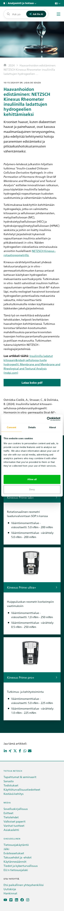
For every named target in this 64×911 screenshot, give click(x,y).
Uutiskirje (10, 889)
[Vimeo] (11, 900)
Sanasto (9, 781)
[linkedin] (16, 900)
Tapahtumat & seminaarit (20, 777)
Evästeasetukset (14, 853)
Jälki (6, 849)
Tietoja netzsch (13, 770)
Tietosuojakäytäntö (16, 845)
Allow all (32, 479)
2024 (11, 65)
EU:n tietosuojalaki (16, 870)
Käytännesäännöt (15, 861)
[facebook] (22, 900)
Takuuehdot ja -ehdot (18, 857)
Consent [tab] (11, 427)
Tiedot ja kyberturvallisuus (21, 866)
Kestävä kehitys (13, 794)
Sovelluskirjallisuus (16, 809)
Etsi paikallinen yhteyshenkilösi (24, 885)
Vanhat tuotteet (14, 825)
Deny (32, 489)
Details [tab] (32, 427)
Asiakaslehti (11, 830)
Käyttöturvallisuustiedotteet (22, 789)
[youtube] (5, 900)
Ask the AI (38, 14)
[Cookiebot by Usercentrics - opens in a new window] (46, 419)
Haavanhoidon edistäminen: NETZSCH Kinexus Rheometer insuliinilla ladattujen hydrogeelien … (30, 69)
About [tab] (52, 427)
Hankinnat (10, 893)
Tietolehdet (11, 817)
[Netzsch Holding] (5, 3)
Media (7, 802)
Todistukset (11, 785)
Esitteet (8, 813)
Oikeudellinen (12, 838)
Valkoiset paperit (14, 821)
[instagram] (28, 900)
